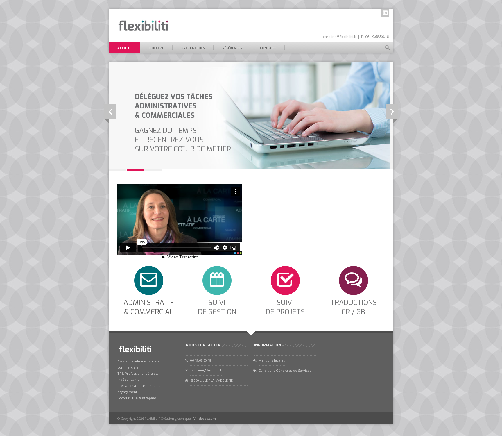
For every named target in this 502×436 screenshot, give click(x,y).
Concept (156, 48)
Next (392, 111)
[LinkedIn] (385, 13)
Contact (268, 48)
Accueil (124, 48)
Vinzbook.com (204, 418)
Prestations (193, 48)
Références (232, 48)
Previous (110, 111)
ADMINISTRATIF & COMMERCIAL (148, 307)
